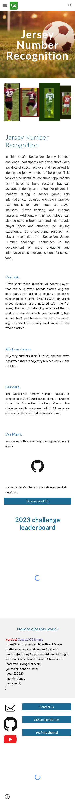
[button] (5, 5)
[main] (37, 44)
